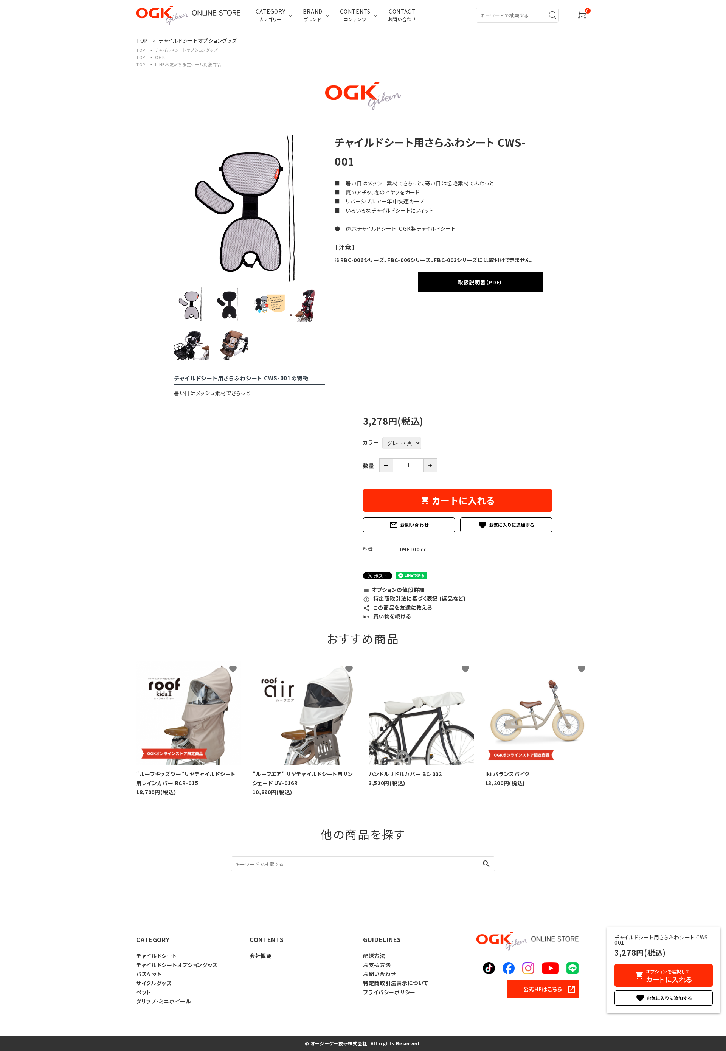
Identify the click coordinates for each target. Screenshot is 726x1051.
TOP (140, 50)
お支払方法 (377, 965)
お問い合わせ (408, 524)
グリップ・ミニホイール (163, 1001)
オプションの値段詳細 (394, 589)
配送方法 (374, 955)
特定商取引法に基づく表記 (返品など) (414, 598)
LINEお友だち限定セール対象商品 (188, 64)
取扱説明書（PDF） (480, 282)
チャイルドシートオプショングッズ (186, 50)
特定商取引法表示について (395, 983)
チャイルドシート (156, 955)
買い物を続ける (387, 616)
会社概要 (261, 955)
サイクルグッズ (154, 983)
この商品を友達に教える (397, 607)
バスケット (149, 974)
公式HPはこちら (542, 989)
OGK (160, 57)
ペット (143, 992)
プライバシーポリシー (389, 992)
